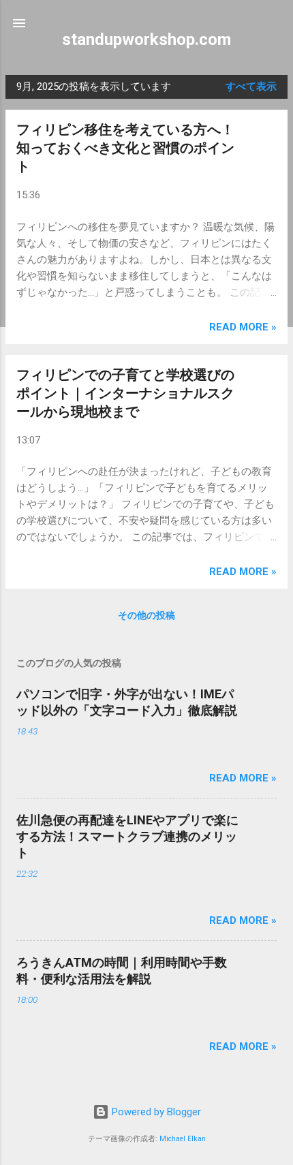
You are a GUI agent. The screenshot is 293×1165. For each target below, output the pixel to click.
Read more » (243, 327)
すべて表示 (251, 86)
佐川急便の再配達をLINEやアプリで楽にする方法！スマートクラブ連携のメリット (127, 836)
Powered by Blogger (155, 1112)
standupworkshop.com (146, 39)
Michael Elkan (182, 1138)
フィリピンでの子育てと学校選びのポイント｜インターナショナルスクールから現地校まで (125, 393)
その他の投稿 (146, 615)
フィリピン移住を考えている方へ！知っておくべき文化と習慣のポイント (125, 147)
